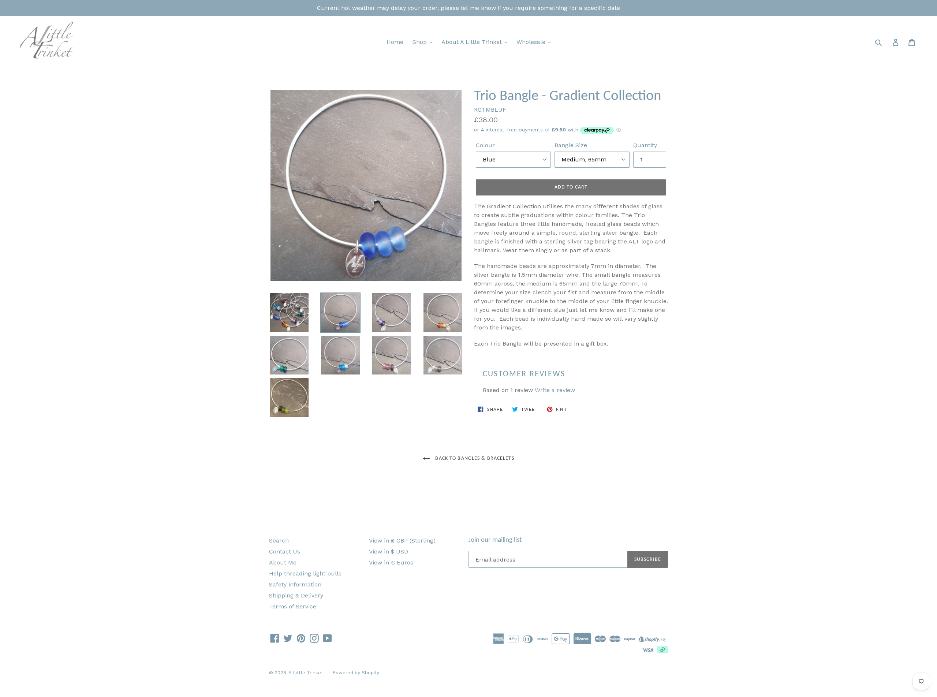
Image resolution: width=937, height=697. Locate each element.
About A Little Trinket (472, 41)
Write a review (555, 390)
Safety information (295, 584)
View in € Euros (391, 562)
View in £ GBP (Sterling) (402, 540)
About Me (282, 562)
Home (395, 41)
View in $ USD (388, 551)
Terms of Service (292, 606)
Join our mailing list (495, 540)
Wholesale (531, 41)
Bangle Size (571, 145)
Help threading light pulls (305, 573)
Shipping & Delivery (296, 595)
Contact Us (284, 551)
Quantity (645, 145)
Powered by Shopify (355, 672)
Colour (485, 145)
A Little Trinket (305, 672)
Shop (420, 41)
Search (279, 540)
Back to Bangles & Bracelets (474, 458)
